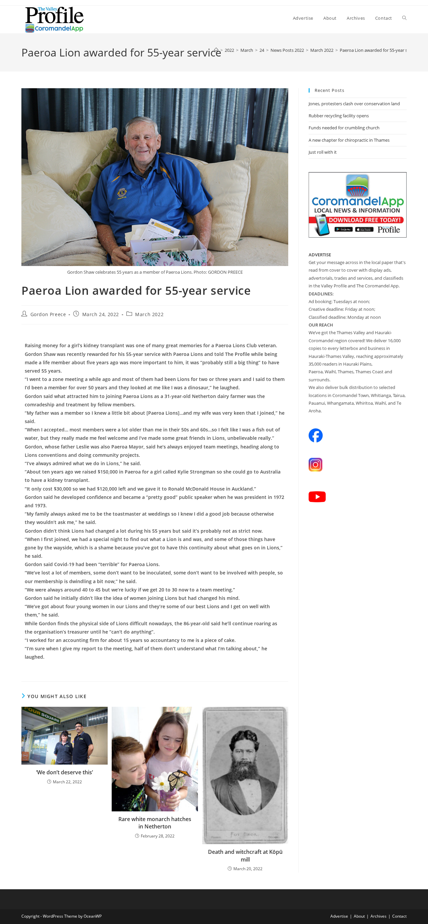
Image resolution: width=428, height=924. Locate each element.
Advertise (339, 916)
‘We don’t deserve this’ (64, 772)
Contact (399, 916)
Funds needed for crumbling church (344, 128)
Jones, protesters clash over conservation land (354, 104)
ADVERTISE (320, 255)
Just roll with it (323, 152)
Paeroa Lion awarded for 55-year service (379, 50)
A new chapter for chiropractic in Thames (349, 140)
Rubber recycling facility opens (339, 116)
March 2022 (149, 314)
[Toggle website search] (404, 18)
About (359, 916)
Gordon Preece (48, 314)
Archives (378, 916)
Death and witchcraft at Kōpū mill (245, 855)
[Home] (216, 50)
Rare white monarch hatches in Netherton (154, 822)
